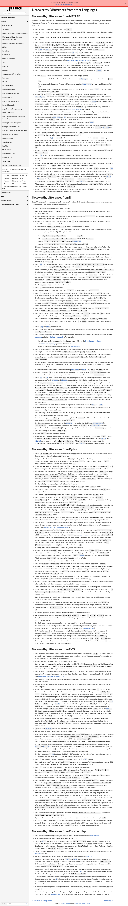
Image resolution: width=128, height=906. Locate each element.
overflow (89, 856)
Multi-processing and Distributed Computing (13, 118)
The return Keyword (75, 109)
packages (38, 337)
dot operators (85, 535)
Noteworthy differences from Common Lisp (59, 831)
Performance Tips (8, 153)
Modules (5, 82)
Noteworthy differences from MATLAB (56, 16)
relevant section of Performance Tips (56, 527)
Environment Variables (10, 134)
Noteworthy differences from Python (55, 449)
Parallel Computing (8, 105)
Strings (4, 47)
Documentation (7, 86)
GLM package (75, 346)
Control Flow (6, 55)
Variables (5, 29)
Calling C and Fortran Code (11, 126)
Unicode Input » (108, 901)
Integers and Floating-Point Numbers (15, 33)
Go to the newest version (64, 4)
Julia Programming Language (82, 903)
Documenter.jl (66, 903)
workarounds (55, 894)
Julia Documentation (8, 17)
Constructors (6, 70)
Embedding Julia (7, 138)
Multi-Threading (8, 113)
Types (4, 62)
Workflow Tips (7, 157)
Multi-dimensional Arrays (11, 93)
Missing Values (7, 97)
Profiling (5, 146)
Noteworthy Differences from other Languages (14, 170)
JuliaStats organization (56, 337)
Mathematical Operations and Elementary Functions (12, 38)
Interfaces (5, 78)
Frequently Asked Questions (11, 165)
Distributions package (93, 341)
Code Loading (7, 142)
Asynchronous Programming (12, 109)
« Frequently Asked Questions (42, 901)
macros (81, 871)
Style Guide (6, 161)
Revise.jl (38, 853)
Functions (5, 51)
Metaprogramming (8, 89)
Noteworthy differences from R (51, 197)
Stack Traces (6, 150)
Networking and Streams (10, 101)
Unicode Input (7, 192)
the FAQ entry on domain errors (78, 60)
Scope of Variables (8, 58)
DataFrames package (48, 344)
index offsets (94, 835)
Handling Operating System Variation (14, 130)
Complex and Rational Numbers (13, 43)
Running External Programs (11, 123)
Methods (5, 66)
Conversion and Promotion (11, 74)
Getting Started (7, 25)
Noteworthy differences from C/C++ (54, 649)
